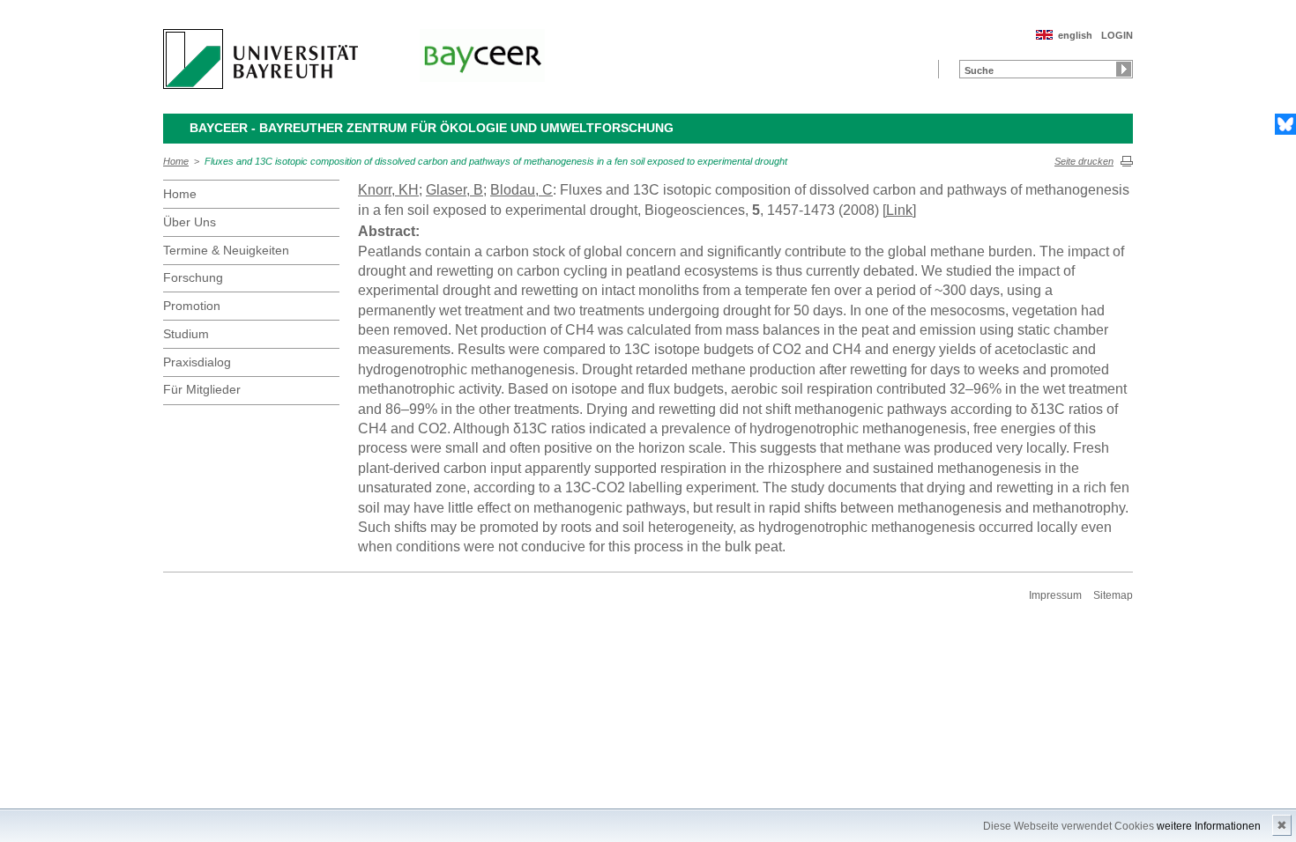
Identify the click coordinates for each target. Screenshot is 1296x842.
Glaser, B (454, 189)
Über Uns (189, 222)
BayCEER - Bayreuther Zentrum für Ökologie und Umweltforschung (432, 128)
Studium (186, 334)
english (1075, 35)
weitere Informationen (1209, 826)
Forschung (193, 277)
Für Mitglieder (202, 389)
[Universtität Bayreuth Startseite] (260, 59)
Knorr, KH (388, 189)
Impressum (1055, 595)
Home (176, 161)
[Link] (899, 210)
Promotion (191, 306)
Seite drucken (1084, 161)
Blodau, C (521, 189)
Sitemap (1113, 595)
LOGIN (1117, 35)
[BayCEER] (482, 55)
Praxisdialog (197, 362)
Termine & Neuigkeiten (226, 250)
